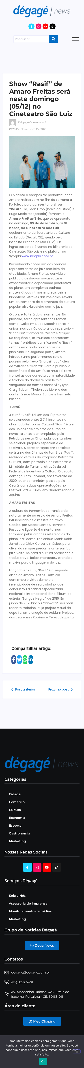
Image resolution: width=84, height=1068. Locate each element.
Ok (43, 1061)
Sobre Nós (17, 896)
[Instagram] (38, 26)
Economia (17, 818)
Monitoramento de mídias (30, 911)
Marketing (17, 841)
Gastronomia (19, 833)
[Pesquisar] (53, 39)
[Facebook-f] (31, 26)
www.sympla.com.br (37, 256)
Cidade (15, 794)
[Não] (77, 1051)
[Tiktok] (52, 26)
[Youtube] (45, 26)
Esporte (15, 826)
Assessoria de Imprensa (28, 903)
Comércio (17, 802)
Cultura (15, 810)
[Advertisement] (42, 57)
